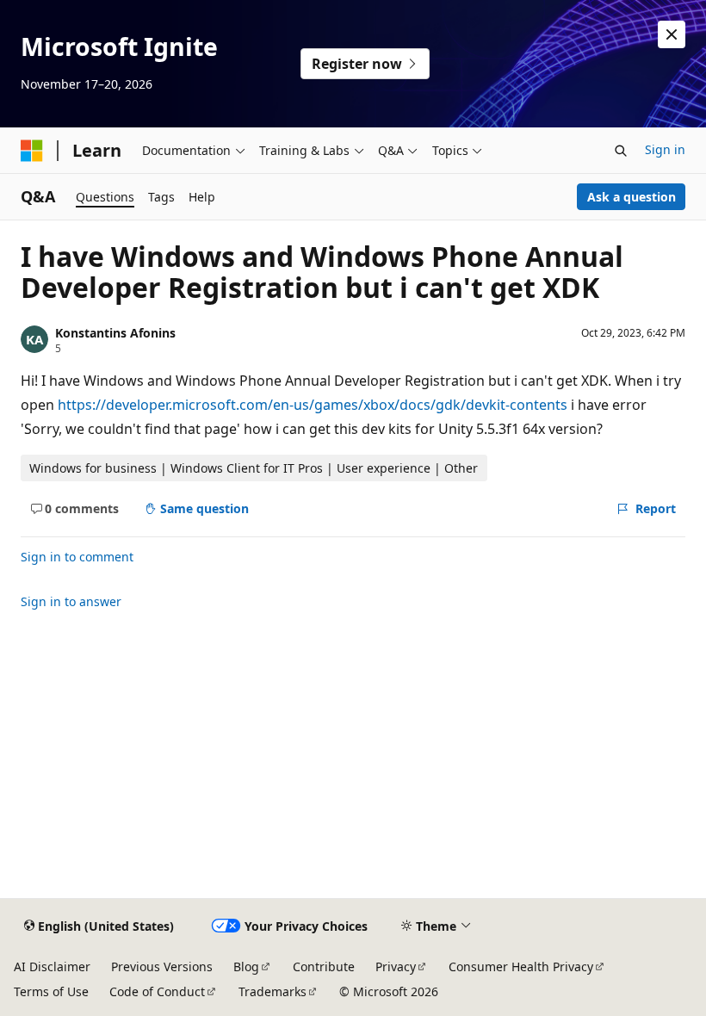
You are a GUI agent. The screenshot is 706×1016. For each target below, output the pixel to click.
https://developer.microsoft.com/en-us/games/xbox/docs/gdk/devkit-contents (312, 404)
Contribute (324, 966)
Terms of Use (51, 991)
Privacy (395, 966)
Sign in (665, 149)
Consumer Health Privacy (521, 966)
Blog (246, 966)
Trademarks (272, 991)
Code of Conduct (157, 991)
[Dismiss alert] (671, 34)
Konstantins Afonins (115, 333)
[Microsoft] (32, 150)
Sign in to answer (71, 601)
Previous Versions (162, 966)
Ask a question (631, 197)
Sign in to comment (77, 556)
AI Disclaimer (52, 966)
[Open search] (621, 150)
